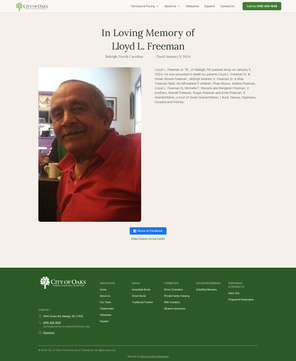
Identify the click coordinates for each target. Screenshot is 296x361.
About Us (105, 295)
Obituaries (192, 6)
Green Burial (139, 295)
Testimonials (107, 308)
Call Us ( (262, 6)
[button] (145, 6)
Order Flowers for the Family (148, 238)
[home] (32, 6)
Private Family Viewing (176, 295)
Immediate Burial (141, 289)
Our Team (105, 302)
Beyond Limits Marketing (155, 356)
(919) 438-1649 (52, 322)
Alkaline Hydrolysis (174, 308)
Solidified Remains (206, 289)
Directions (48, 332)
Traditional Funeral (142, 302)
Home (103, 289)
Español (210, 6)
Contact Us (227, 6)
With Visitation (172, 302)
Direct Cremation (173, 289)
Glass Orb (233, 293)
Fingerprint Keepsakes (241, 299)
